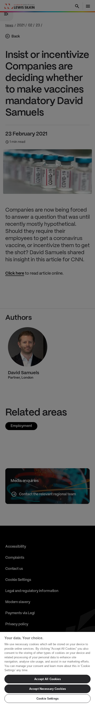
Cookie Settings (47, 698)
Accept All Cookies (47, 679)
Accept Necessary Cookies (47, 688)
